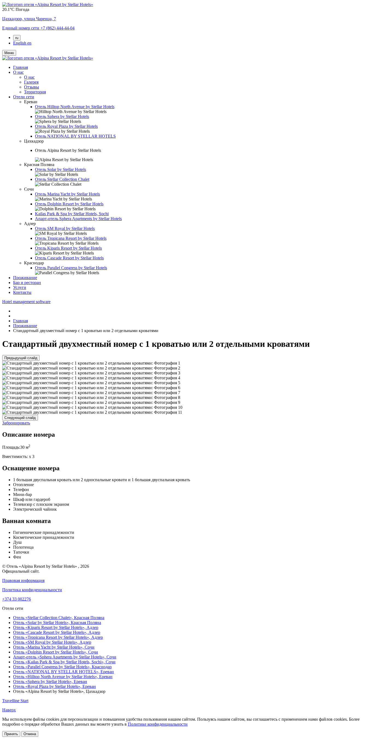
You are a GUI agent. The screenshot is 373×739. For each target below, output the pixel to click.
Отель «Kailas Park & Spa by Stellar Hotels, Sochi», (64, 662)
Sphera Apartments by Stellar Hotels (78, 218)
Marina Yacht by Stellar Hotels (67, 194)
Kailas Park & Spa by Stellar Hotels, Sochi (72, 213)
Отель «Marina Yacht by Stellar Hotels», (53, 647)
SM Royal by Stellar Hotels (65, 228)
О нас (18, 72)
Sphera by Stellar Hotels (62, 116)
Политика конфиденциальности (32, 589)
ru (16, 38)
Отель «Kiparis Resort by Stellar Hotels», (55, 627)
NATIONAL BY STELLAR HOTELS (75, 136)
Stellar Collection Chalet (62, 179)
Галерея (31, 82)
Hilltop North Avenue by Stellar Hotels (74, 106)
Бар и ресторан (27, 282)
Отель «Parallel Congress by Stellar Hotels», (62, 666)
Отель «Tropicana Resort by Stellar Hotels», (58, 637)
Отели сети (23, 96)
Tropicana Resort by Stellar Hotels (70, 238)
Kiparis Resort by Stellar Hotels (68, 248)
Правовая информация (23, 580)
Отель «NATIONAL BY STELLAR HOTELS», (63, 671)
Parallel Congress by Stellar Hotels (71, 267)
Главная (20, 67)
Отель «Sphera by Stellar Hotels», (50, 681)
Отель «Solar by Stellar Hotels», (57, 622)
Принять (11, 734)
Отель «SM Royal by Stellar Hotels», (52, 642)
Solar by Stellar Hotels (60, 169)
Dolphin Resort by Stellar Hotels (69, 204)
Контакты (22, 292)
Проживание (25, 277)
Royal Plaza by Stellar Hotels (66, 126)
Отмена (29, 734)
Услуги (19, 287)
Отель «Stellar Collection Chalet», (58, 617)
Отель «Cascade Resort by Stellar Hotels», (56, 632)
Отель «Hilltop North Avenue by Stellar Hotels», (63, 676)
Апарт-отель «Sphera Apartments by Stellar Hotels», (64, 657)
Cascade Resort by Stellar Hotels (69, 258)
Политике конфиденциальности (158, 724)
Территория (35, 92)
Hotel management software (26, 301)
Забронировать (16, 423)
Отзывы (31, 87)
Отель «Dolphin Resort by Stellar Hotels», (55, 652)
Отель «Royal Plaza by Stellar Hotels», (54, 686)
